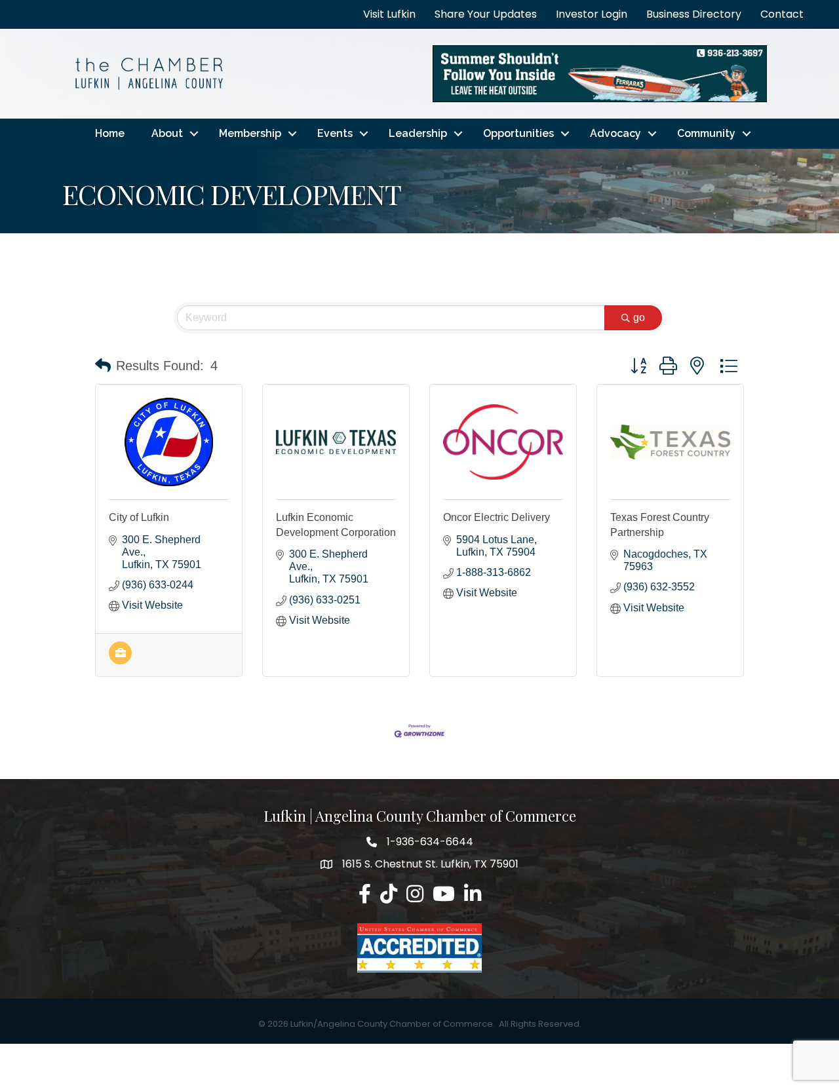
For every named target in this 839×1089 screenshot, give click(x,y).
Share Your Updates (486, 14)
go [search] (639, 317)
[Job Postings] (120, 660)
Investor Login (591, 14)
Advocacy (615, 133)
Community (706, 133)
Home (110, 133)
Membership (250, 133)
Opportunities (518, 133)
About (167, 133)
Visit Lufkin (389, 14)
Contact (782, 14)
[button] (103, 365)
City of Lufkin (139, 517)
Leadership (418, 133)
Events (335, 133)
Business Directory (693, 14)
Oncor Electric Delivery (496, 517)
